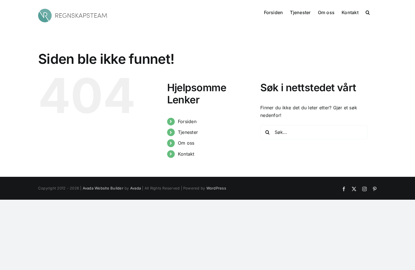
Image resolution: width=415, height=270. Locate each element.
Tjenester (188, 132)
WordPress (216, 188)
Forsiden (187, 121)
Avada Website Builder (103, 188)
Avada (135, 188)
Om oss (186, 143)
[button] (368, 12)
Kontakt (186, 154)
